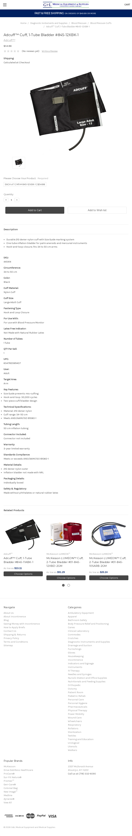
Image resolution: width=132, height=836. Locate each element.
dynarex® (9, 798)
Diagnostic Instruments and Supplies (49, 23)
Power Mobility (76, 714)
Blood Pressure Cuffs (101, 23)
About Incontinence (15, 616)
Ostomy (72, 688)
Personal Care (76, 699)
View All (8, 802)
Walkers (72, 750)
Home (23, 23)
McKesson (9, 766)
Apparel (72, 616)
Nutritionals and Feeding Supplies (87, 681)
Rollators (73, 728)
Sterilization (74, 732)
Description (11, 229)
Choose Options (23, 573)
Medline (8, 795)
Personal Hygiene (77, 703)
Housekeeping (76, 656)
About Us (9, 612)
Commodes (74, 634)
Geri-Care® (10, 784)
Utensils (72, 746)
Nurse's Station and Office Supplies (87, 677)
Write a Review (50, 51)
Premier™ (9, 780)
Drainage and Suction (80, 645)
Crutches (73, 638)
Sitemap (8, 645)
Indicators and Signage (81, 663)
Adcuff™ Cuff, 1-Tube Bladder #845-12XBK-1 (68, 26)
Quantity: (9, 194)
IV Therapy (74, 670)
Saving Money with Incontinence (22, 623)
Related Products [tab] (14, 510)
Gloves (71, 652)
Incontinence (75, 659)
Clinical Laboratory (78, 631)
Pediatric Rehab (77, 696)
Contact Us (10, 631)
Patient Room (75, 692)
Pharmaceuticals (77, 706)
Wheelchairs (75, 721)
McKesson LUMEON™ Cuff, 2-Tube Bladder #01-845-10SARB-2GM (107, 561)
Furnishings (74, 649)
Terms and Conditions (16, 641)
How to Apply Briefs (14, 627)
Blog (6, 620)
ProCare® (9, 773)
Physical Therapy (77, 710)
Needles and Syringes (80, 674)
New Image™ (10, 791)
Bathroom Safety (77, 620)
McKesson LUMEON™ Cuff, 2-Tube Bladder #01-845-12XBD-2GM (64, 561)
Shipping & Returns (15, 634)
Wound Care (74, 717)
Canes (71, 627)
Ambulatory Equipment (81, 612)
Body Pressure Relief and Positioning (88, 623)
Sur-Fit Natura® (12, 777)
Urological (73, 742)
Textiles (72, 735)
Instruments (75, 667)
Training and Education (81, 739)
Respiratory (74, 724)
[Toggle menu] (4, 4)
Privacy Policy (11, 638)
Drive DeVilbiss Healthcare (18, 770)
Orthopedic (74, 685)
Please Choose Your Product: (26, 178)
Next (128, 549)
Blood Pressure (79, 23)
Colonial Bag (11, 788)
